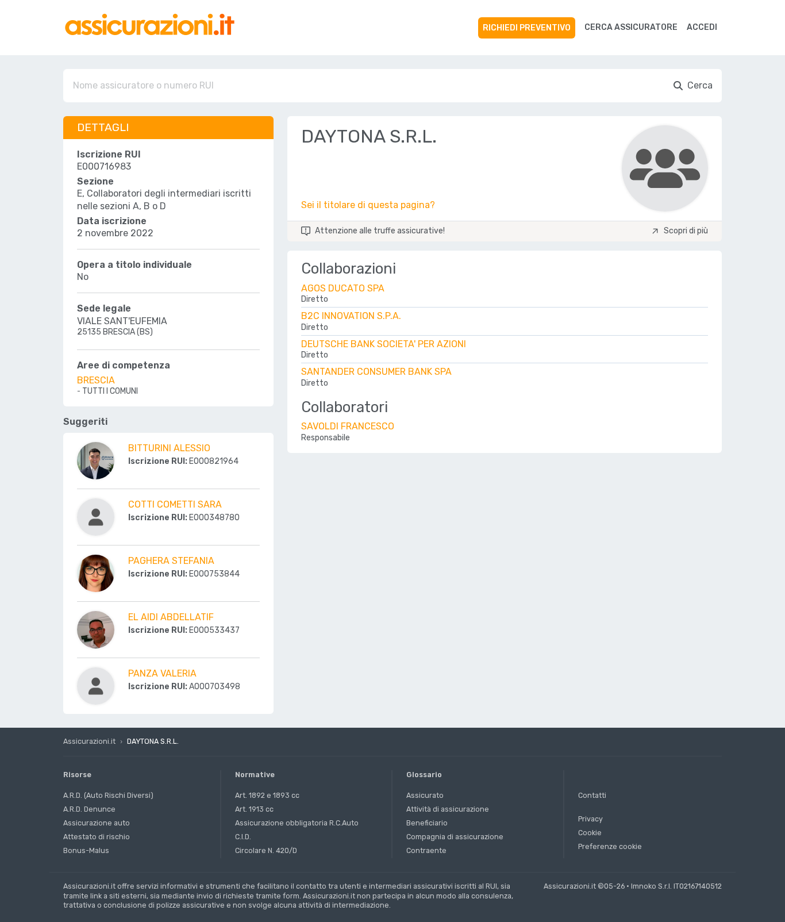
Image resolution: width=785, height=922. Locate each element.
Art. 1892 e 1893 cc (267, 795)
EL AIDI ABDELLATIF (171, 617)
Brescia (96, 380)
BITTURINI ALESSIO (169, 448)
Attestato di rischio (96, 836)
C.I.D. (243, 836)
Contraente (426, 850)
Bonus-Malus (86, 850)
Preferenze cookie (610, 846)
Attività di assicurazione (447, 809)
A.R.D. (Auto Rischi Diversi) (108, 795)
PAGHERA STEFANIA (171, 560)
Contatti (592, 795)
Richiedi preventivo (527, 28)
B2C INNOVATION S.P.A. (351, 315)
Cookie (590, 832)
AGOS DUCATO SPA (342, 288)
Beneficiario (427, 823)
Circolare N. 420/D (266, 850)
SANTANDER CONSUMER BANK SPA (376, 371)
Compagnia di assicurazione (454, 836)
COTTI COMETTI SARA (175, 504)
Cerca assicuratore (631, 27)
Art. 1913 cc (254, 809)
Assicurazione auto (96, 823)
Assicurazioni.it (89, 741)
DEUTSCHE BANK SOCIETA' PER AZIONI (383, 344)
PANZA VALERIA (162, 673)
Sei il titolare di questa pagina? (368, 204)
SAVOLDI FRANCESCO (347, 426)
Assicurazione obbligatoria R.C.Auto (297, 823)
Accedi (702, 27)
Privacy (590, 819)
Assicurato (425, 795)
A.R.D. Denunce (89, 809)
